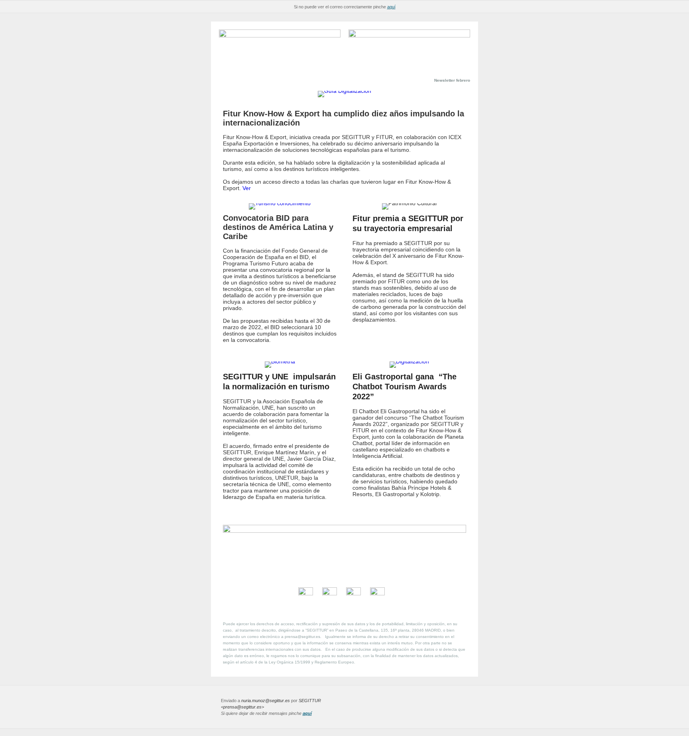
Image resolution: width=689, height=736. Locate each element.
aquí (391, 6)
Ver (246, 188)
